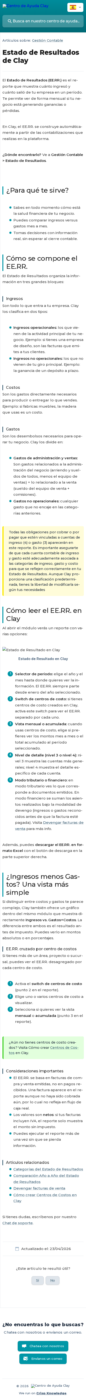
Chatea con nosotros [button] (47, 1346)
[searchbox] (43, 21)
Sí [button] (37, 1280)
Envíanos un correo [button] (47, 1358)
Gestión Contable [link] (47, 40)
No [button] (52, 1280)
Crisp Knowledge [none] (51, 1393)
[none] (25, 7)
